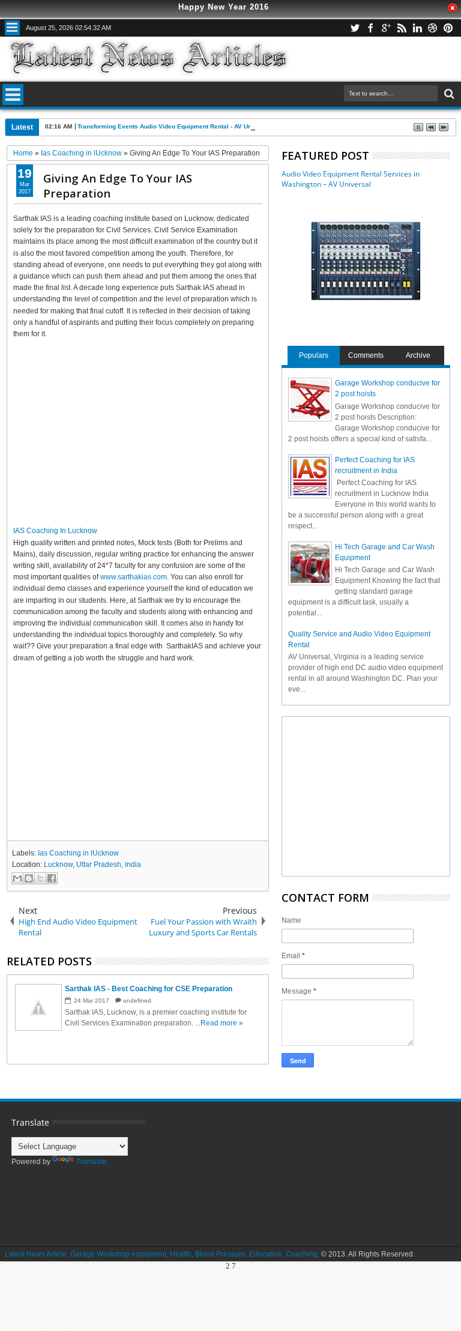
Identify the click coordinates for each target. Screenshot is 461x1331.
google (386, 28)
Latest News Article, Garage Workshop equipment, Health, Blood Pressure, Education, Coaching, (162, 1254)
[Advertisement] (137, 427)
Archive (418, 355)
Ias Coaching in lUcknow (78, 853)
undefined (137, 1000)
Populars (313, 355)
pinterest (448, 28)
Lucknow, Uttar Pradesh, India (92, 864)
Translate (91, 1161)
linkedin (417, 28)
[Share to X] (40, 878)
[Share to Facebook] (52, 878)
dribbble (433, 28)
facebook (370, 28)
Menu (12, 27)
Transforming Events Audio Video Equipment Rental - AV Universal (174, 126)
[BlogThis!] (29, 878)
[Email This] (17, 878)
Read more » (221, 1023)
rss (401, 28)
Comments (366, 355)
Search (448, 94)
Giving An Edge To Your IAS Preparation (117, 186)
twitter (355, 28)
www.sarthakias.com (133, 577)
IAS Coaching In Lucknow (55, 531)
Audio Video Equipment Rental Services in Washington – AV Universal (351, 179)
